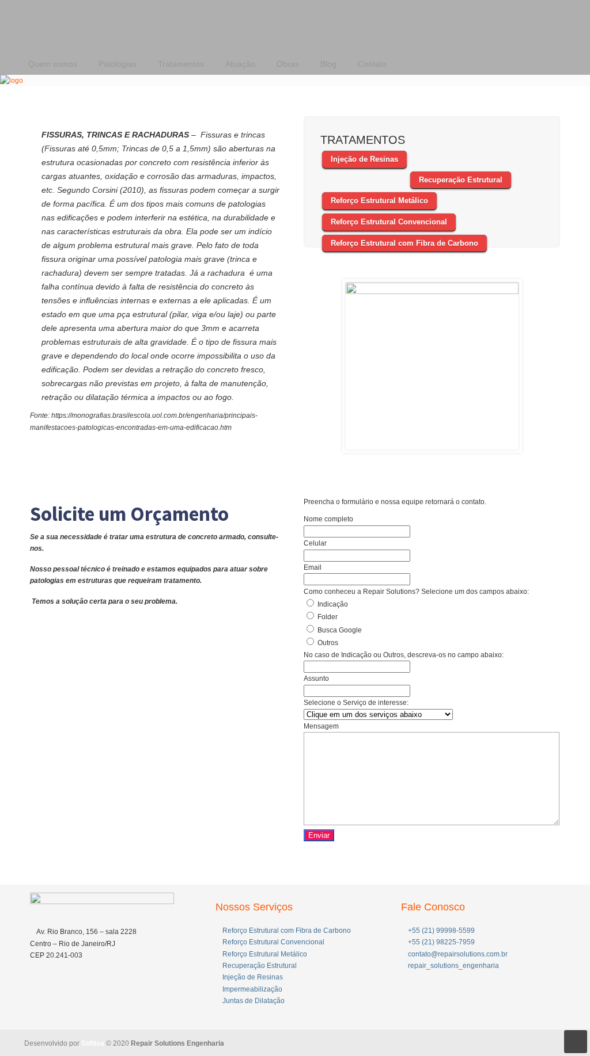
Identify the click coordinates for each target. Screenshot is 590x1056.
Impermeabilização (252, 989)
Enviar (319, 835)
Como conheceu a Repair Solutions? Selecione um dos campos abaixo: (416, 592)
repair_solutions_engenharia (453, 966)
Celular (315, 543)
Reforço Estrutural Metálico (264, 954)
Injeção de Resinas (252, 977)
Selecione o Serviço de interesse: (356, 703)
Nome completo (328, 519)
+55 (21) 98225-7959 (441, 942)
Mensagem (321, 726)
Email (313, 567)
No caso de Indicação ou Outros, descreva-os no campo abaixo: (404, 655)
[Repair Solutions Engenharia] (11, 81)
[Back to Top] (575, 1041)
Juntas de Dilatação (253, 1001)
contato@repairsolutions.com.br (458, 954)
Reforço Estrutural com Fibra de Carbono (286, 931)
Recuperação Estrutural (259, 966)
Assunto (316, 678)
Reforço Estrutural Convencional (273, 942)
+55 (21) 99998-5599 (441, 931)
